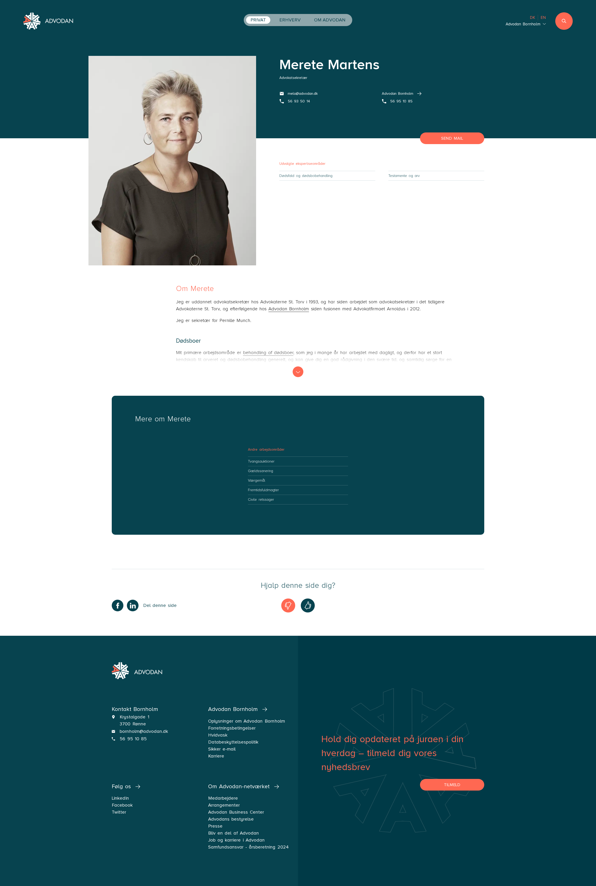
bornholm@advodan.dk (144, 731)
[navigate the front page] (48, 21)
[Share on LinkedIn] (133, 605)
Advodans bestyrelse (231, 819)
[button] (298, 371)
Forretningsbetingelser (232, 728)
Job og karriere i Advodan (236, 840)
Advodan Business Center (236, 812)
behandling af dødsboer (268, 352)
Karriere (216, 756)
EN (543, 17)
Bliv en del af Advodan (233, 833)
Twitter (119, 812)
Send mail (452, 138)
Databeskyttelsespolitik (233, 742)
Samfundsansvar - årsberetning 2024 (248, 847)
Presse (215, 826)
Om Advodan (329, 20)
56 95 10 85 (133, 739)
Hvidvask (217, 735)
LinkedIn (120, 798)
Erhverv (290, 20)
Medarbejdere (223, 798)
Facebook (122, 805)
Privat (258, 20)
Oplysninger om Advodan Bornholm (246, 721)
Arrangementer (224, 805)
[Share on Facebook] (117, 605)
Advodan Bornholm (288, 309)
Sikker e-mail (222, 749)
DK (532, 17)
